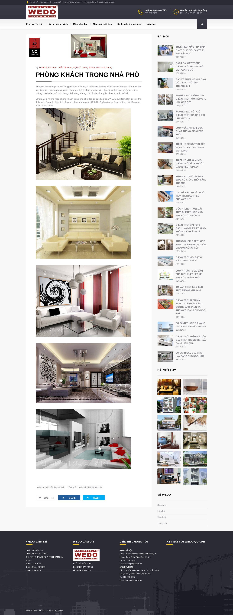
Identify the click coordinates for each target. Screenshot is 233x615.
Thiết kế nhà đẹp (47, 67)
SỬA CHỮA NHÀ (33, 570)
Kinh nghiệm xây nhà (129, 24)
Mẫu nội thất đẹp (102, 24)
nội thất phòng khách (55, 487)
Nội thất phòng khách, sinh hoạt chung (92, 67)
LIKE (48, 498)
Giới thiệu (162, 517)
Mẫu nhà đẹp (80, 24)
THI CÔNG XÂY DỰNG (83, 567)
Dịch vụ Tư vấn (34, 24)
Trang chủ (162, 523)
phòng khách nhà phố (76, 487)
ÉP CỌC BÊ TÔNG (34, 564)
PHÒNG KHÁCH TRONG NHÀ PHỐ (87, 74)
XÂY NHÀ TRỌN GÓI (82, 570)
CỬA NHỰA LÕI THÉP (35, 567)
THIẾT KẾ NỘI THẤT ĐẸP (37, 554)
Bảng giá (161, 505)
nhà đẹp (40, 487)
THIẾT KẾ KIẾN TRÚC (82, 564)
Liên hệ (151, 24)
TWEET (93, 497)
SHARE (68, 497)
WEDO (41, 611)
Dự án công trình (58, 24)
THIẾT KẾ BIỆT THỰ (35, 550)
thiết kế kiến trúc (95, 487)
